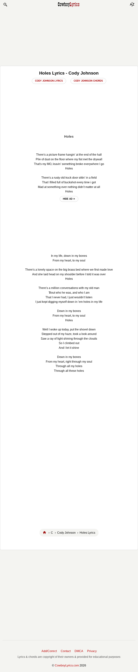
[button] (5, 4)
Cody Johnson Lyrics (49, 80)
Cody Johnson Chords (88, 80)
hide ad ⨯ (69, 198)
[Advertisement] (69, 36)
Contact (66, 651)
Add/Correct (49, 651)
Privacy (92, 651)
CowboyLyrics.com (67, 665)
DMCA (79, 651)
